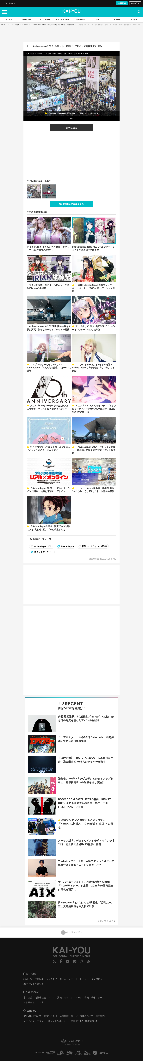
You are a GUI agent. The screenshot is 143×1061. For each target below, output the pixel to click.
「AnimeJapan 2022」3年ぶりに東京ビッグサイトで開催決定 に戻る (66, 46)
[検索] (139, 11)
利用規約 (100, 1016)
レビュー (84, 978)
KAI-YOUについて (32, 1016)
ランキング (51, 978)
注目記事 (39, 978)
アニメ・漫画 (14, 25)
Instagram (82, 961)
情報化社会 (40, 997)
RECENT (73, 703)
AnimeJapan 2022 (43, 546)
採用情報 (89, 1020)
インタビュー (98, 978)
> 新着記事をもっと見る (106, 921)
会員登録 (122, 3)
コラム (63, 978)
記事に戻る (71, 127)
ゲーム (101, 997)
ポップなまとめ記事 (33, 983)
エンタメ (41, 1002)
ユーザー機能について (82, 1016)
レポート (73, 978)
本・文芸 (27, 997)
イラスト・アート (73, 997)
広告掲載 (64, 1016)
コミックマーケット (43, 552)
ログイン (135, 3)
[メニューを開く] (4, 12)
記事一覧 (27, 978)
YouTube (67, 961)
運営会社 (75, 1020)
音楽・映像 (90, 997)
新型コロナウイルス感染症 (94, 546)
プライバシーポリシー (34, 1020)
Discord (74, 961)
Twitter (54, 961)
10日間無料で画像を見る (71, 204)
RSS (88, 961)
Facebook (60, 961)
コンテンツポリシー (58, 1020)
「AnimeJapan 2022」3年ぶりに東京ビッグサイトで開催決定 (52, 25)
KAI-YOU (4, 25)
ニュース (25, 25)
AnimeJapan (67, 546)
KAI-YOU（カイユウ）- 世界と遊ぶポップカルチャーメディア (71, 12)
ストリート (29, 1002)
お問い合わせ (50, 1016)
